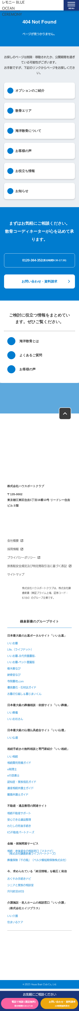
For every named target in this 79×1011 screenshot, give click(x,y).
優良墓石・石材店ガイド (21, 687)
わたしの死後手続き (19, 826)
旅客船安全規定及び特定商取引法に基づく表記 (37, 566)
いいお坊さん (15, 719)
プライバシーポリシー (21, 557)
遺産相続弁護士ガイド (20, 788)
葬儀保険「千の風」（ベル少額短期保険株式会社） (37, 860)
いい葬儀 (12, 712)
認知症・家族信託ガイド (21, 782)
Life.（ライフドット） (20, 649)
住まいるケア (15, 922)
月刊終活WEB (15, 891)
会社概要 (13, 540)
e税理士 (12, 769)
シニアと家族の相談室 (20, 885)
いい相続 (12, 756)
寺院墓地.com (15, 681)
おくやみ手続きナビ (19, 878)
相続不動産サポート (19, 813)
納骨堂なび (13, 674)
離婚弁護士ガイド (17, 794)
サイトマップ (15, 574)
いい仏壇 (12, 737)
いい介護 (12, 916)
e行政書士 (13, 775)
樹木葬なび (13, 668)
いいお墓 (12, 643)
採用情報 (13, 549)
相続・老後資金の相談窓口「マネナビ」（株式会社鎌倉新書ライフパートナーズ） (32, 852)
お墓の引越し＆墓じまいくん (24, 694)
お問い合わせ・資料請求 (39, 281)
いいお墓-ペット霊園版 (21, 662)
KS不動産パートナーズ (20, 832)
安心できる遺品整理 (19, 819)
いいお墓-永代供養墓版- (21, 656)
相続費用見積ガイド (19, 762)
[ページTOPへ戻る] (65, 413)
